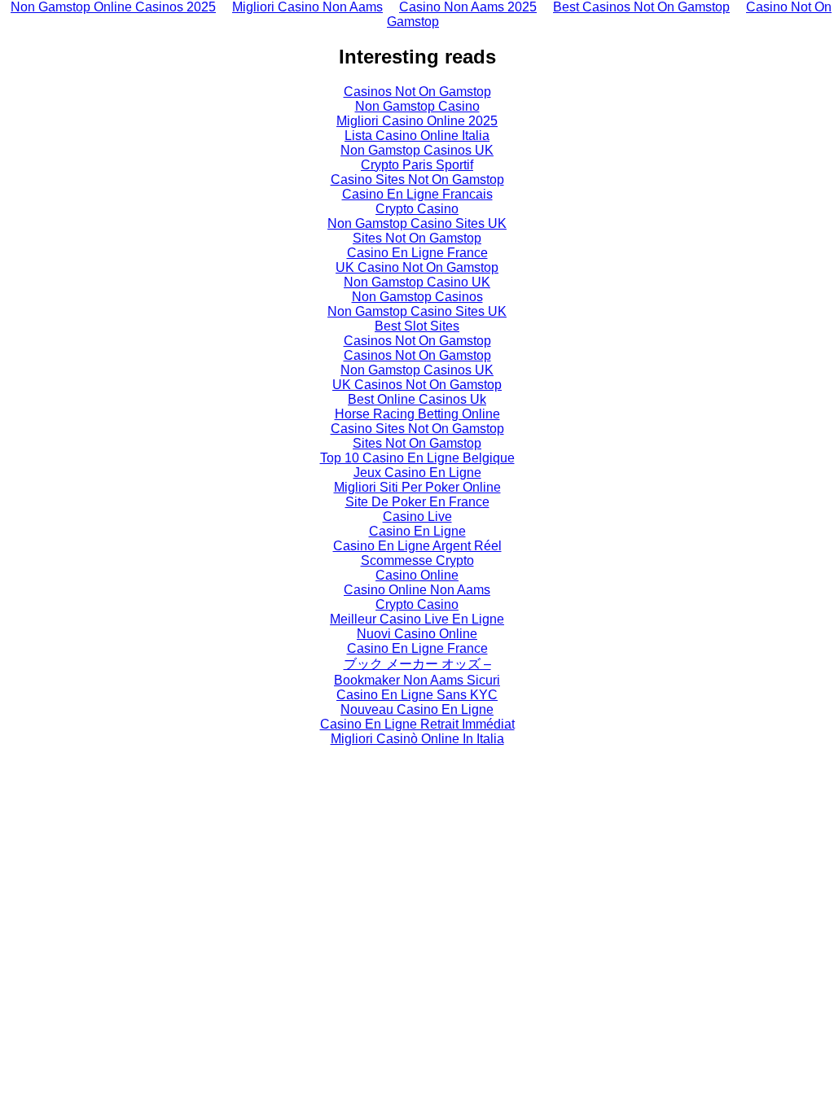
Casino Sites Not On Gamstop (417, 179)
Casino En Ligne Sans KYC (417, 695)
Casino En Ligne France (417, 253)
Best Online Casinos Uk (417, 399)
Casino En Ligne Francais (417, 194)
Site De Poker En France (417, 502)
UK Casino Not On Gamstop (417, 267)
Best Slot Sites (417, 326)
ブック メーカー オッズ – (417, 664)
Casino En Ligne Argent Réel (417, 546)
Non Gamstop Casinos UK (417, 150)
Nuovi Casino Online (417, 634)
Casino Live (417, 516)
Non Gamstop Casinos (417, 297)
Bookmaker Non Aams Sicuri (417, 680)
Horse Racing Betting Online (417, 414)
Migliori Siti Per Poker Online (417, 487)
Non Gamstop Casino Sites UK (417, 223)
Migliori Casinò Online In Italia (417, 739)
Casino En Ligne (417, 531)
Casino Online (417, 575)
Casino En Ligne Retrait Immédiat (417, 724)
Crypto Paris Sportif (417, 165)
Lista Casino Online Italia (417, 135)
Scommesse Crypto (417, 560)
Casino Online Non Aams (417, 590)
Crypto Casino (417, 209)
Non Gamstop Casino (417, 106)
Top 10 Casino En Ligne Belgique (417, 458)
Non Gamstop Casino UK (417, 282)
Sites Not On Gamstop (417, 238)
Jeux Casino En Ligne (417, 472)
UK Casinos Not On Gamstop (417, 385)
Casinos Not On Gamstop (417, 92)
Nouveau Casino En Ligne (417, 709)
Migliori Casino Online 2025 (417, 121)
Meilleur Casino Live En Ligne (417, 619)
